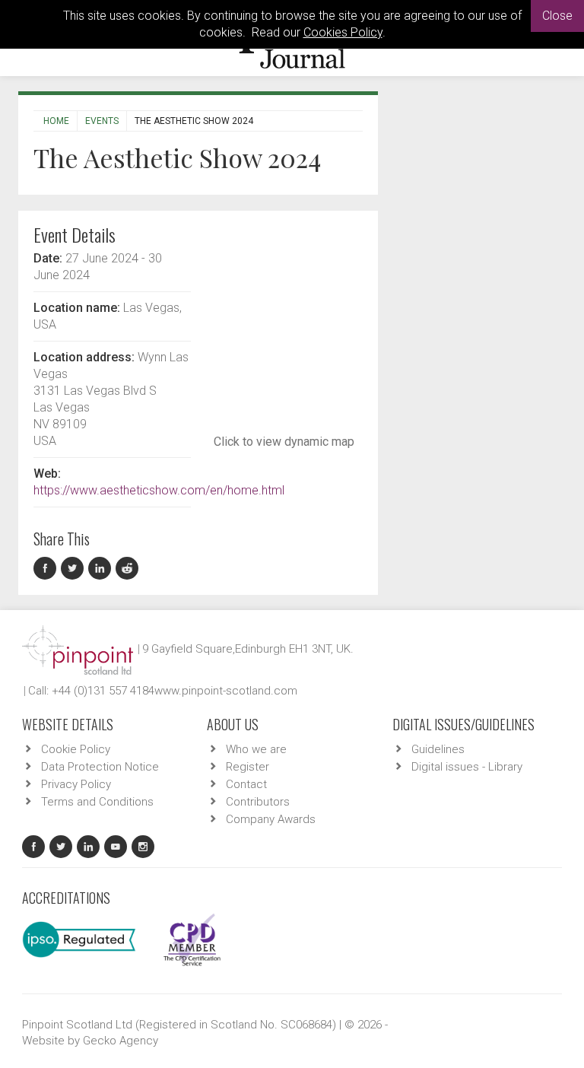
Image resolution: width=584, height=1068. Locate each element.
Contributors (258, 802)
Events (102, 121)
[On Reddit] (128, 568)
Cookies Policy (342, 32)
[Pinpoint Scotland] (77, 649)
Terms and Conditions (97, 802)
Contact (246, 784)
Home (56, 121)
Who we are (256, 749)
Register (247, 767)
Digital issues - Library (466, 767)
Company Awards (271, 819)
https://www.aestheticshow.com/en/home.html (158, 490)
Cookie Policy (75, 749)
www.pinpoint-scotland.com (225, 691)
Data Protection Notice (100, 767)
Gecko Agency (120, 1040)
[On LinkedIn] (102, 568)
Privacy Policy (76, 784)
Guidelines (438, 749)
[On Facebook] (47, 568)
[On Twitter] (74, 568)
